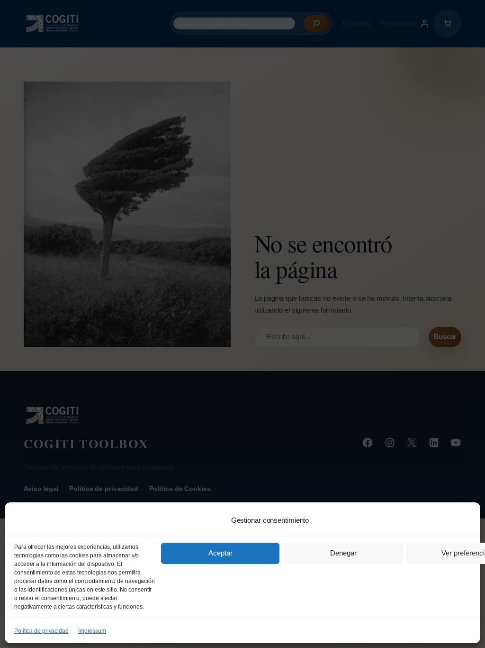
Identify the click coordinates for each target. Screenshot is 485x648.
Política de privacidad (41, 631)
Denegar (343, 553)
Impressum (92, 631)
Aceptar (220, 553)
